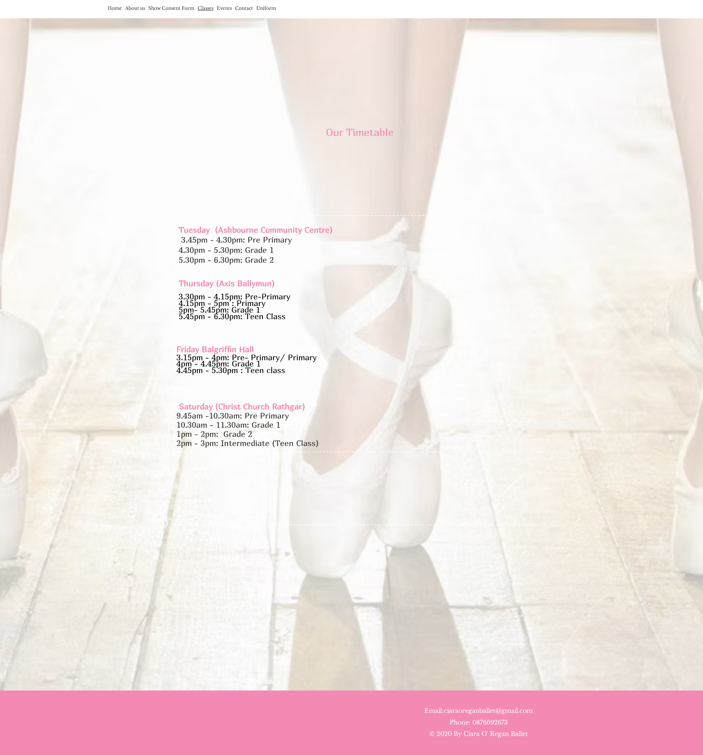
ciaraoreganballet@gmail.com (488, 710)
